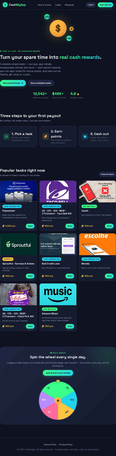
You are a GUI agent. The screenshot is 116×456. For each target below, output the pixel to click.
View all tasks (107, 174)
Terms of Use (50, 444)
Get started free (11, 83)
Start (30, 226)
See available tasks (41, 83)
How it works (44, 5)
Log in (91, 5)
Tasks (58, 5)
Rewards (69, 5)
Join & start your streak (58, 373)
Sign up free (105, 5)
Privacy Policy (66, 444)
